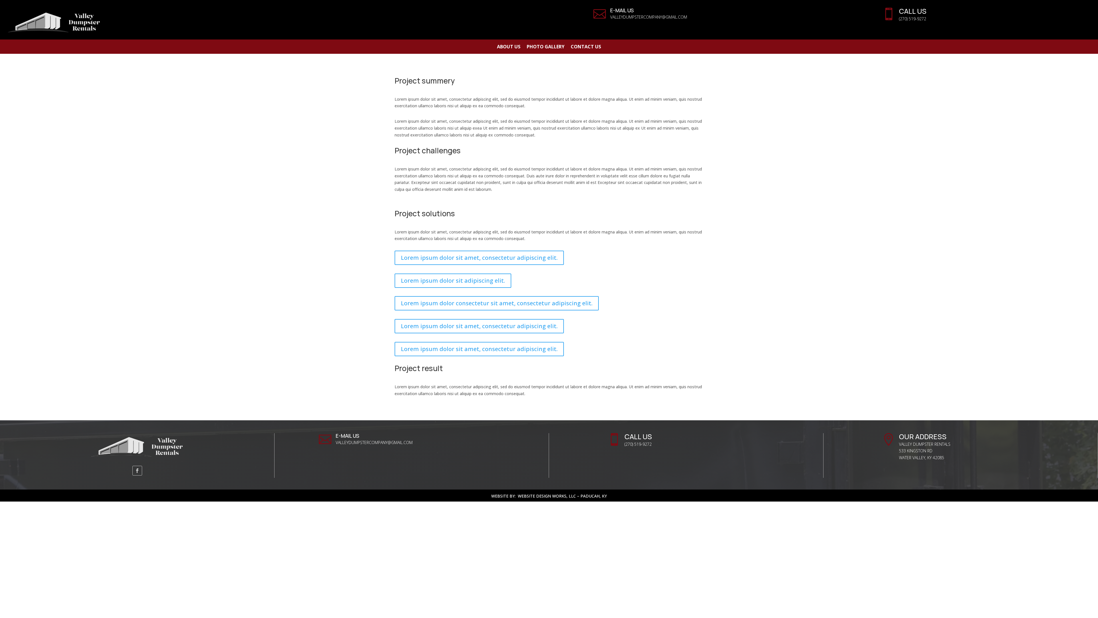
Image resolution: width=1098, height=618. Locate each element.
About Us (508, 47)
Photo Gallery (545, 47)
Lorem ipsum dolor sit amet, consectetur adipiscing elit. (479, 258)
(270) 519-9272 (912, 18)
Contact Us (586, 47)
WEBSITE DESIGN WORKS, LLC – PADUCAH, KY (562, 496)
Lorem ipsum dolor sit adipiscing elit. (453, 280)
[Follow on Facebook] (137, 471)
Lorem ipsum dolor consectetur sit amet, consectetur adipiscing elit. (496, 303)
